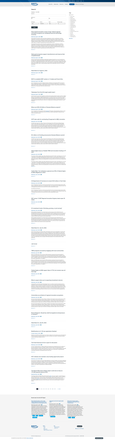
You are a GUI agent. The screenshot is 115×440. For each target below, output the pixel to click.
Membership (56, 4)
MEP (69, 417)
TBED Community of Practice (48, 430)
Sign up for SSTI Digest (80, 4)
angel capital (53, 416)
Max (49, 18)
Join (54, 425)
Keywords (32, 13)
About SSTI (50, 4)
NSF (33, 415)
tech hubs (41, 415)
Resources (61, 4)
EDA (37, 415)
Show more (71, 38)
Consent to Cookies (99, 438)
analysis (38, 378)
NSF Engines (34, 417)
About (44, 425)
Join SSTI (72, 4)
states (73, 417)
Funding (66, 4)
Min (31, 18)
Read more (33, 49)
